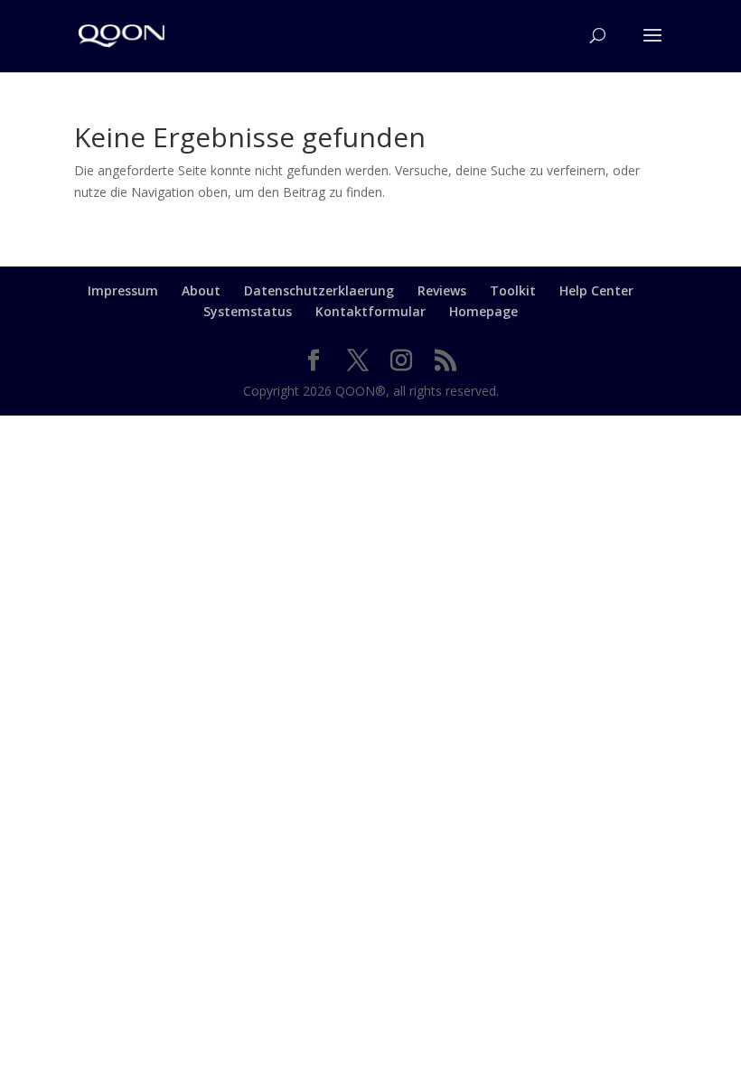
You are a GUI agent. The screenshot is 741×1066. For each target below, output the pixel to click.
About (201, 290)
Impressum (123, 290)
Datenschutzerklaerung (319, 290)
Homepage (483, 311)
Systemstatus (247, 311)
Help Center (596, 290)
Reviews (441, 290)
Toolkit (513, 290)
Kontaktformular (370, 311)
